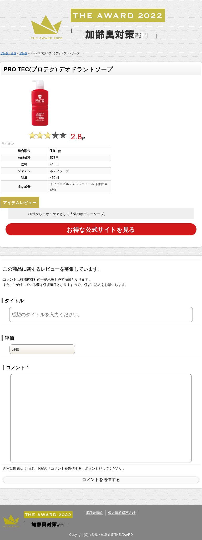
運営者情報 (94, 512)
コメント (17, 367)
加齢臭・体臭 (8, 53)
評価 (9, 338)
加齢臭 (23, 53)
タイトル (14, 300)
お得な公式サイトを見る (101, 229)
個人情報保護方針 (121, 512)
